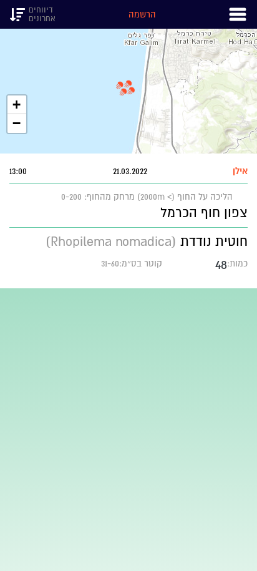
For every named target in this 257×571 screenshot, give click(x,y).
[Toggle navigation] (237, 14)
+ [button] (16, 104)
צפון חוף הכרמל (204, 212)
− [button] (16, 123)
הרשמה (142, 14)
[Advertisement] (128, 416)
